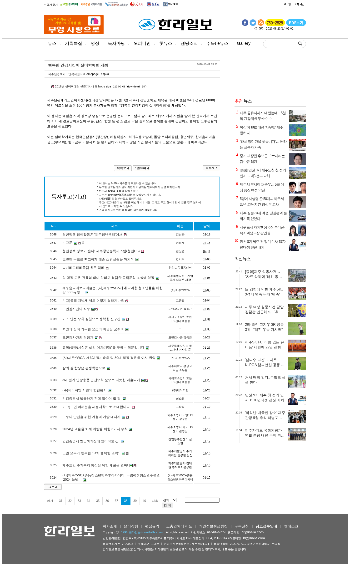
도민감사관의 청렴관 (77, 337)
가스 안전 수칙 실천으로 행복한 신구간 (91, 319)
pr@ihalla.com (252, 532)
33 (79, 501)
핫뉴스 (165, 43)
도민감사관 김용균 (180, 309)
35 (98, 501)
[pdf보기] (296, 25)
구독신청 (242, 526)
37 (116, 501)
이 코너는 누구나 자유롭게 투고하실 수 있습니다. (127, 183)
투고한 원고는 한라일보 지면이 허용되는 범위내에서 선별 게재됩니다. (140, 187)
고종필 (180, 300)
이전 (50, 501)
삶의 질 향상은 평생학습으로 (83, 368)
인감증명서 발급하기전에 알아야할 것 (91, 441)
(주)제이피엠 (180, 390)
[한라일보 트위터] (253, 25)
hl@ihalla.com (254, 538)
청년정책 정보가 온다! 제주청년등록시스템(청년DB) (101, 251)
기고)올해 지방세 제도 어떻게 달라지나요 (93, 300)
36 (107, 501)
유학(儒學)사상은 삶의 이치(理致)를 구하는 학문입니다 (103, 347)
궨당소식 (189, 43)
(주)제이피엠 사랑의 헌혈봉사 (84, 390)
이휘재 (180, 243)
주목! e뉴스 (217, 43)
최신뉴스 (243, 258)
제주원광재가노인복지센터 (65, 74)
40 (144, 501)
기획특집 (73, 43)
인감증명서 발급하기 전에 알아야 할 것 (91, 398)
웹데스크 (291, 526)
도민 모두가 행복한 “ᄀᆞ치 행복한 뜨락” (91, 453)
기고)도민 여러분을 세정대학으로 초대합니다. (96, 407)
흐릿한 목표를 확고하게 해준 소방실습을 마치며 (98, 259)
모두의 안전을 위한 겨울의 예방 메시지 (91, 417)
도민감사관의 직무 (76, 309)
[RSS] (260, 25)
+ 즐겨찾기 (51, 4)
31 (60, 501)
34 (88, 501)
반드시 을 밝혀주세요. (119, 190)
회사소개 (110, 526)
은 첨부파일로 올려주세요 (120, 198)
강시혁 (180, 259)
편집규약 (152, 526)
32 (70, 501)
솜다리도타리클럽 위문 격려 (83, 268)
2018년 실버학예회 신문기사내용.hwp (79, 86)
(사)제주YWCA (180, 290)
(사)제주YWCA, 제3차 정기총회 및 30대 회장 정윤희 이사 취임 (108, 358)
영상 (95, 43)
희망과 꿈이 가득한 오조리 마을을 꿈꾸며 (93, 329)
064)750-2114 (216, 538)
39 (135, 501)
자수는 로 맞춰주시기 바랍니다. (130, 194)
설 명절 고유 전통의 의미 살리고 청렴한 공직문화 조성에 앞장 (108, 278)
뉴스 (52, 43)
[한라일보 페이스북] (245, 25)
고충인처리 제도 (179, 526)
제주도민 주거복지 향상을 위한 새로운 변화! (95, 465)
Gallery (243, 43)
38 (125, 501)
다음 (155, 501)
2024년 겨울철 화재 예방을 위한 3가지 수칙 (95, 429)
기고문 (67, 243)
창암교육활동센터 (180, 267)
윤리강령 (131, 526)
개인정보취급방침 (213, 526)
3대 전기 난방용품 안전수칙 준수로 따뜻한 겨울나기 (101, 380)
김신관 (180, 234)
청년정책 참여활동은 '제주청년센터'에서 (92, 234)
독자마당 (116, 43)
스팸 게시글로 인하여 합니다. (128, 210)
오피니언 (142, 43)
